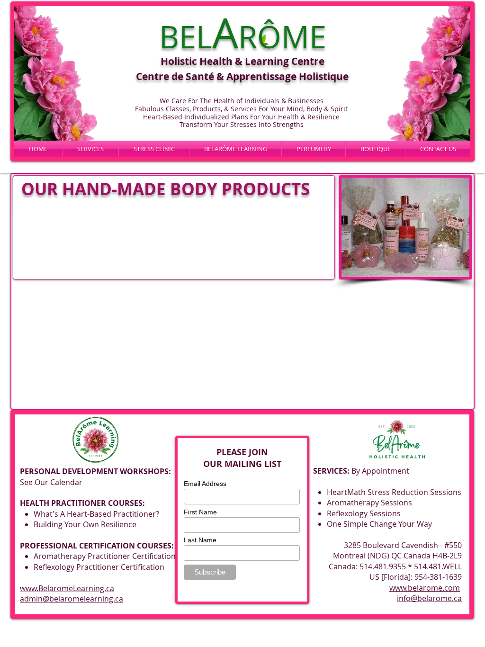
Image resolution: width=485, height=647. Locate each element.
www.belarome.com (424, 588)
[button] (235, 149)
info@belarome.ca (429, 598)
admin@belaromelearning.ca (71, 598)
